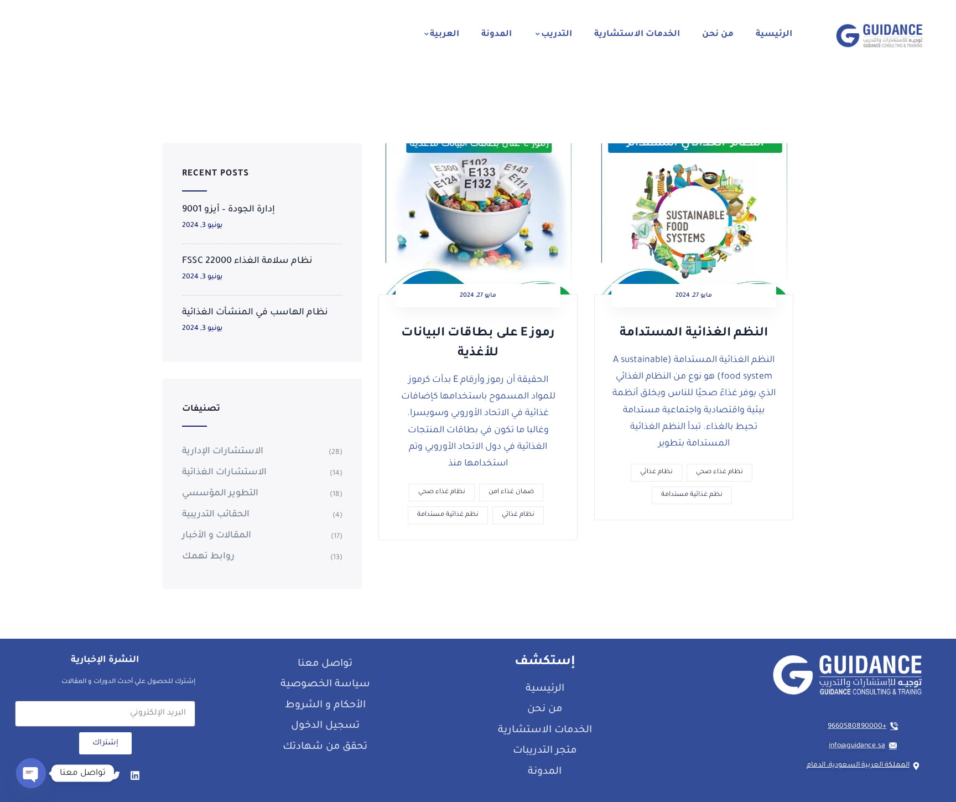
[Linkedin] (135, 775)
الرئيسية (774, 34)
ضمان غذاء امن (511, 492)
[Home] (879, 35)
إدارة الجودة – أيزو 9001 (228, 210)
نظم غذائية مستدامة (448, 515)
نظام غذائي (518, 515)
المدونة (496, 34)
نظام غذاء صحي (441, 492)
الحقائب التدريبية (216, 515)
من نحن (718, 34)
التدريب (556, 34)
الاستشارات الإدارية (222, 452)
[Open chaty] (31, 773)
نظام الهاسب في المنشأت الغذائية (255, 313)
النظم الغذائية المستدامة (694, 333)
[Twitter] (115, 775)
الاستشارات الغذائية (224, 473)
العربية (444, 34)
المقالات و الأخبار (216, 536)
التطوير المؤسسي (220, 494)
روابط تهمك (208, 557)
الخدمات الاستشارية (637, 34)
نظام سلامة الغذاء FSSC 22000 (247, 261)
